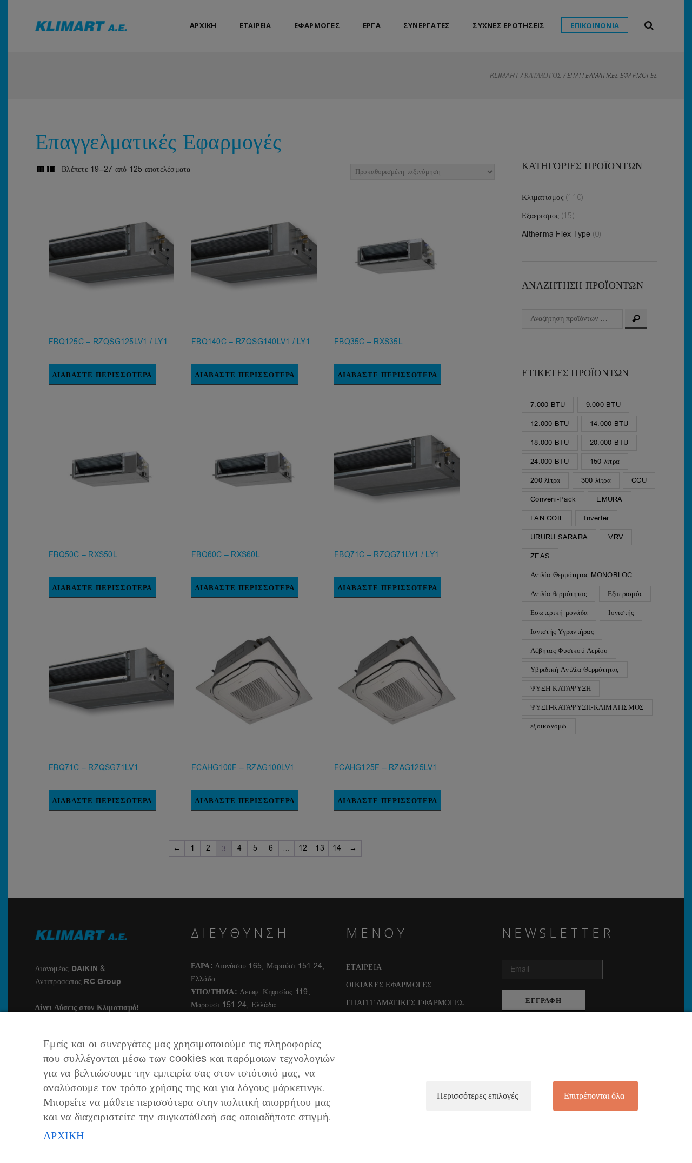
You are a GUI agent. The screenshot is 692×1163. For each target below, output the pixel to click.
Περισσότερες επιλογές (477, 1096)
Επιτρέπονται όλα (594, 1096)
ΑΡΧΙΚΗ (63, 1135)
